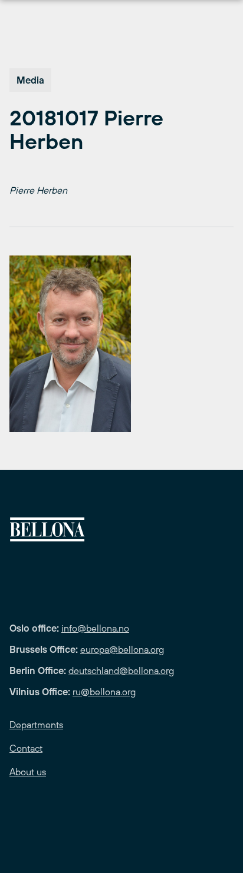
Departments (36, 724)
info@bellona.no (95, 628)
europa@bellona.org (122, 649)
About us (27, 771)
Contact (25, 748)
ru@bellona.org (104, 691)
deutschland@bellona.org (121, 670)
